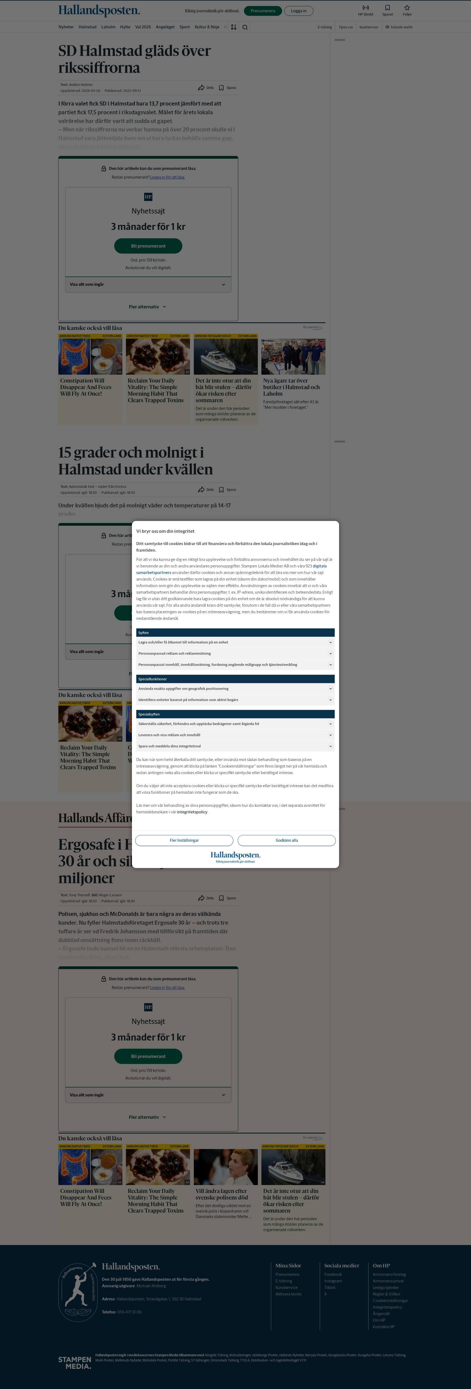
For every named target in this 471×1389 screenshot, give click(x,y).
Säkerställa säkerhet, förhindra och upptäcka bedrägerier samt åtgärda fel (198, 723)
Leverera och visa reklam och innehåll (169, 734)
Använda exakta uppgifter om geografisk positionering (183, 688)
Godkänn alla (287, 840)
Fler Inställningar (184, 840)
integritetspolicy (192, 811)
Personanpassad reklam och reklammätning (174, 653)
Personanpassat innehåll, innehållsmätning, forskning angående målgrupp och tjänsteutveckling (217, 664)
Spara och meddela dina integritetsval (169, 746)
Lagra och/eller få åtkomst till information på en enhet (183, 642)
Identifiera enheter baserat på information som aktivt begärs (188, 699)
